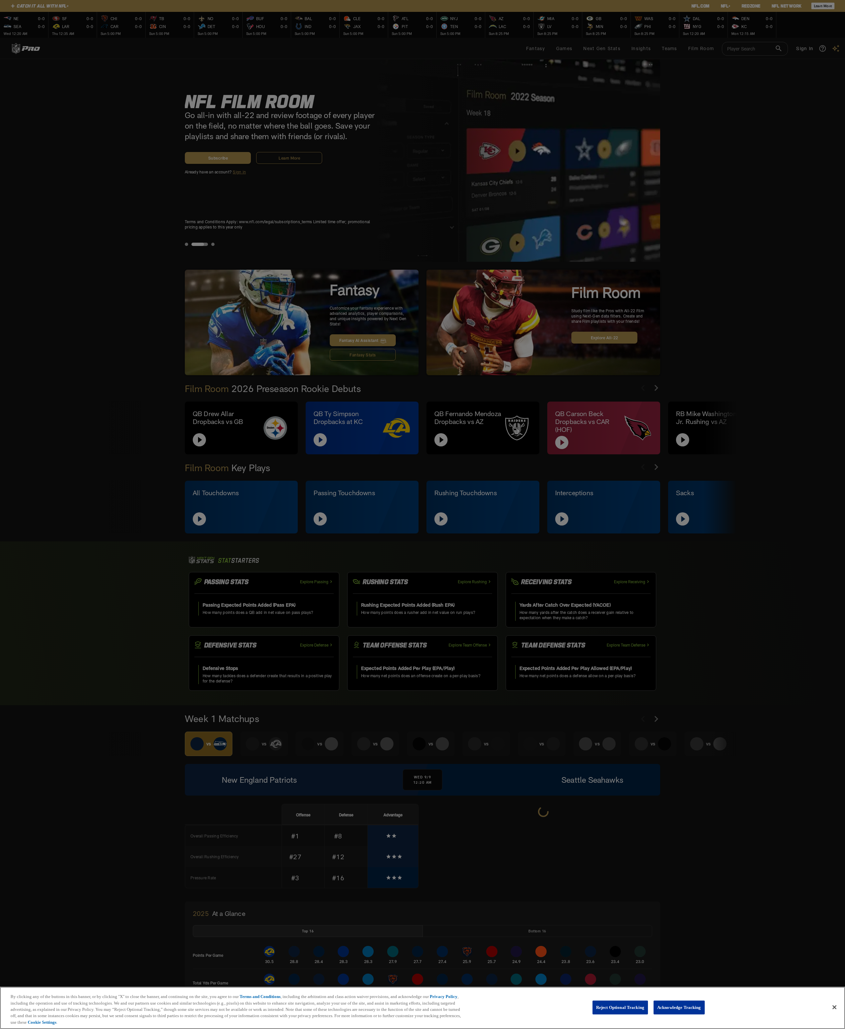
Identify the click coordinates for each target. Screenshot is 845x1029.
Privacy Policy (443, 996)
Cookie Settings (42, 1022)
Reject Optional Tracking (620, 1007)
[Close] (834, 1007)
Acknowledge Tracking (679, 1007)
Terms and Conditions (260, 996)
